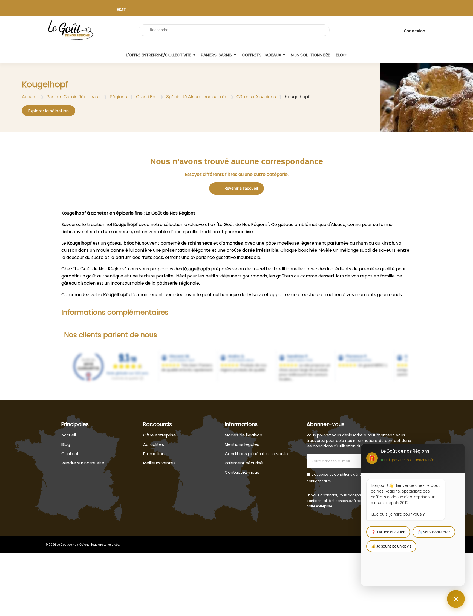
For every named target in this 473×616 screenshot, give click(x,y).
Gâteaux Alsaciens (256, 96)
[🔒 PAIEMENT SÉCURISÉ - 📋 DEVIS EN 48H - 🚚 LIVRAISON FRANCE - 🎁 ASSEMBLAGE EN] (236, 11)
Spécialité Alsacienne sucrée (196, 96)
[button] (48, 110)
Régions (118, 96)
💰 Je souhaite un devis (391, 546)
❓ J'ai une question (388, 532)
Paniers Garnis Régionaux (74, 96)
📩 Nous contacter (433, 532)
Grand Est (146, 96)
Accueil (30, 96)
